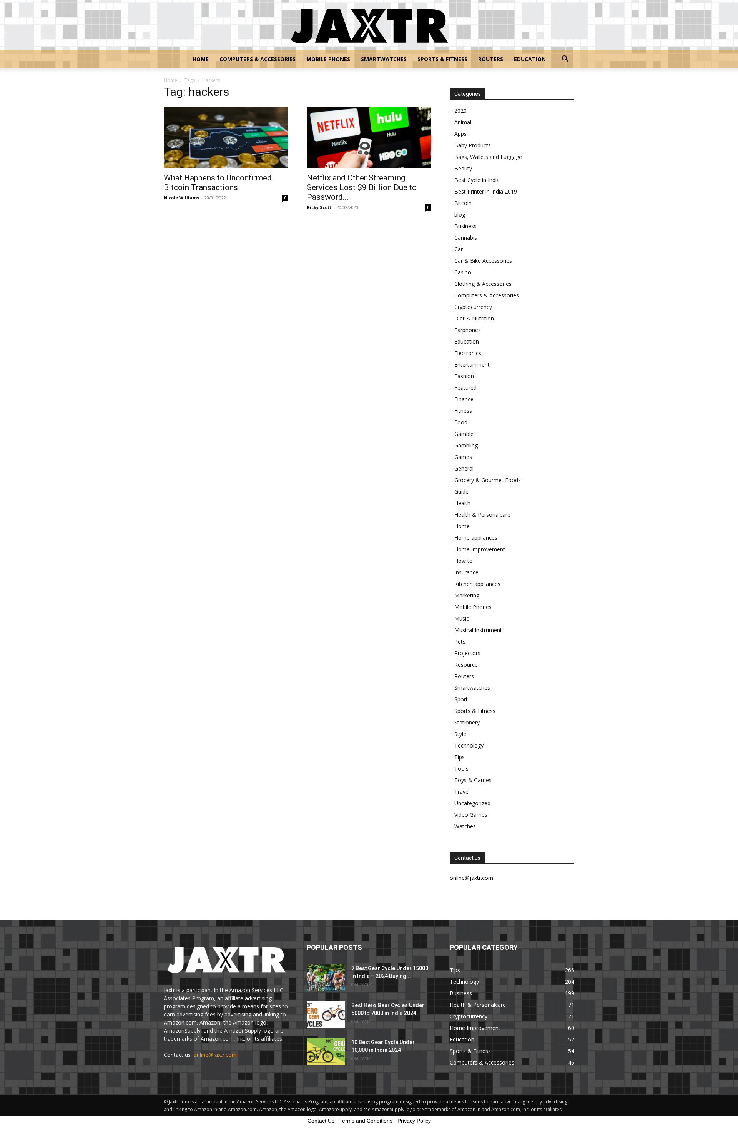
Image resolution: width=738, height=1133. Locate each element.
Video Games (470, 814)
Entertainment (472, 364)
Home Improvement (479, 549)
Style (460, 734)
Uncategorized (472, 803)
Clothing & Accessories (483, 283)
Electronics (467, 353)
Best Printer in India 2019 (485, 191)
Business (465, 226)
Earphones (467, 330)
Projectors (467, 653)
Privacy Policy (414, 1121)
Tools (461, 768)
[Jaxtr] (369, 25)
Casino (462, 272)
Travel (462, 791)
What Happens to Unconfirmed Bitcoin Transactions (218, 182)
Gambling (466, 445)
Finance (464, 399)
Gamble (464, 433)
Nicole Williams (181, 197)
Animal (462, 122)
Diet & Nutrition (474, 318)
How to (463, 560)
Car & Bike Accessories (483, 260)
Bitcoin (463, 203)
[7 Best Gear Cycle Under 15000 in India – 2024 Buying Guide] (326, 977)
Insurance (466, 572)
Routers (490, 59)
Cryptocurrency (473, 306)
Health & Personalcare (482, 514)
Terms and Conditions (365, 1121)
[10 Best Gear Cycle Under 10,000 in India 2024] (326, 1051)
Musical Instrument (478, 630)
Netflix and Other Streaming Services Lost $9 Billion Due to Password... (362, 187)
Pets (459, 641)
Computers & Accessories (257, 59)
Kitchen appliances (477, 583)
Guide (461, 491)
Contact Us (321, 1121)
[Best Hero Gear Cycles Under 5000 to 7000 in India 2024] (326, 1014)
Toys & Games (473, 780)
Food (460, 422)
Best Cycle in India (477, 180)
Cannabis (465, 237)
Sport (461, 699)
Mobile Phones (328, 59)
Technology (469, 745)
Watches (465, 826)
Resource (466, 664)
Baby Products (472, 145)
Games (463, 457)
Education (530, 59)
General (464, 468)
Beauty (463, 168)
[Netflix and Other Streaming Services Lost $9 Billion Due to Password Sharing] (369, 137)
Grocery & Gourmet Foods (487, 480)
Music (461, 618)
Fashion (464, 376)
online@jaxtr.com (215, 1054)
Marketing (466, 595)
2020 (460, 110)
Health (462, 503)
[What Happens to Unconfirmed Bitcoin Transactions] (226, 137)
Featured (465, 387)
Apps (460, 133)
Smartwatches (384, 59)
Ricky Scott (319, 207)
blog (459, 214)
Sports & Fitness (442, 59)
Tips (459, 757)
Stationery (467, 722)
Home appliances (475, 537)
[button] (565, 59)
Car (458, 249)
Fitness (463, 410)
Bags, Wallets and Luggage (488, 156)
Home (201, 59)
